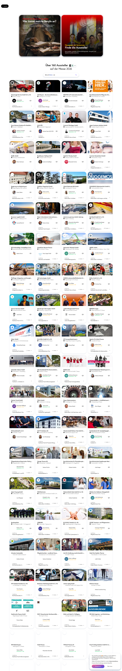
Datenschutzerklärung (113, 661)
